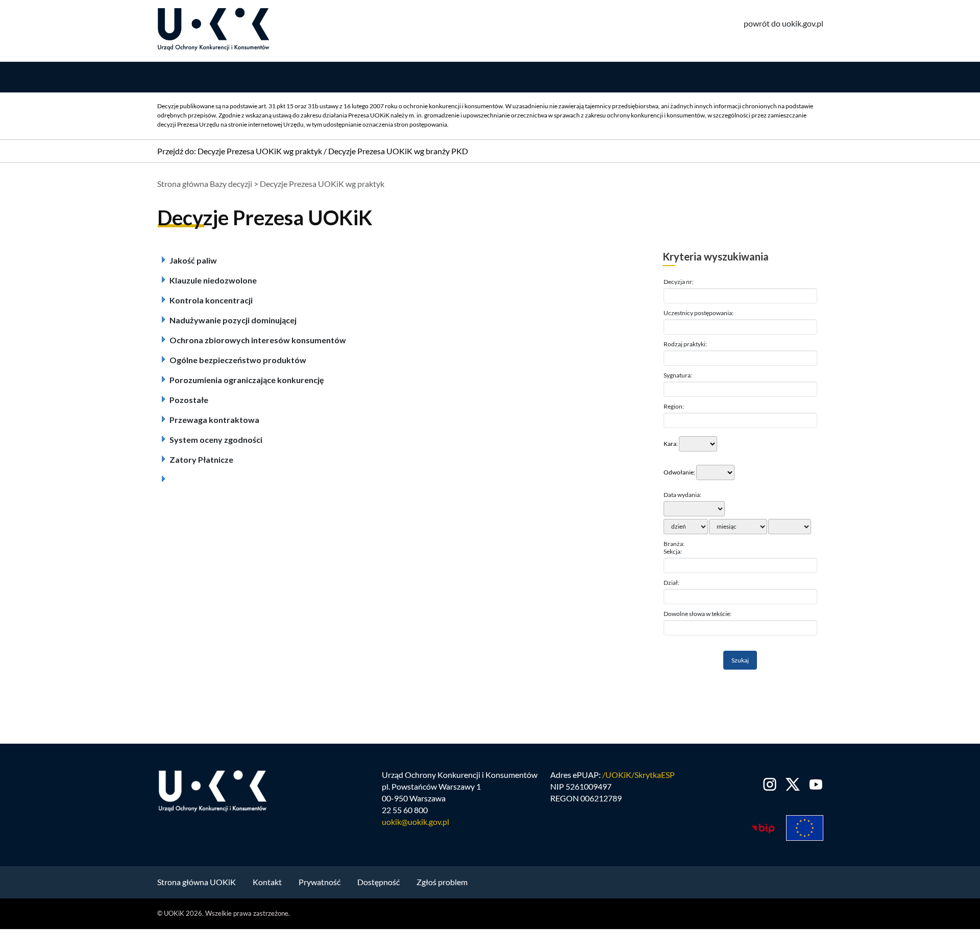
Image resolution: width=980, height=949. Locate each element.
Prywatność (319, 882)
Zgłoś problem (442, 882)
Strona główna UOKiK (196, 882)
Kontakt (267, 882)
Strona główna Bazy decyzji (204, 183)
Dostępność (378, 882)
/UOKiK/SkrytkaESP (638, 774)
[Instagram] (769, 784)
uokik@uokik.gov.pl (415, 821)
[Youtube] (813, 784)
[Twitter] (792, 784)
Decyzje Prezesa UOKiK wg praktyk (260, 151)
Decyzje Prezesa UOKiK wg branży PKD (398, 151)
